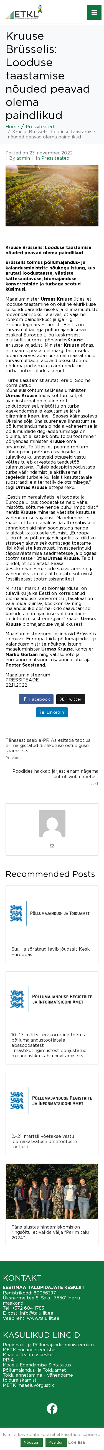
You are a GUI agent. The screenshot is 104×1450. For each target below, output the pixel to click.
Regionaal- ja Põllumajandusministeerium (48, 1344)
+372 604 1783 (28, 1307)
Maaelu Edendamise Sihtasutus (37, 1364)
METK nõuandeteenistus (30, 1349)
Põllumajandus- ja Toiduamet (34, 1370)
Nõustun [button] (31, 1442)
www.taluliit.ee (43, 1318)
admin (23, 158)
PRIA (8, 1359)
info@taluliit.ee (36, 1312)
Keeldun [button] (56, 1442)
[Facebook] (52, 1409)
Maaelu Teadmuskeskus (29, 1354)
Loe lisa (76, 1442)
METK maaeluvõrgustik (28, 1385)
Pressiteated (55, 158)
